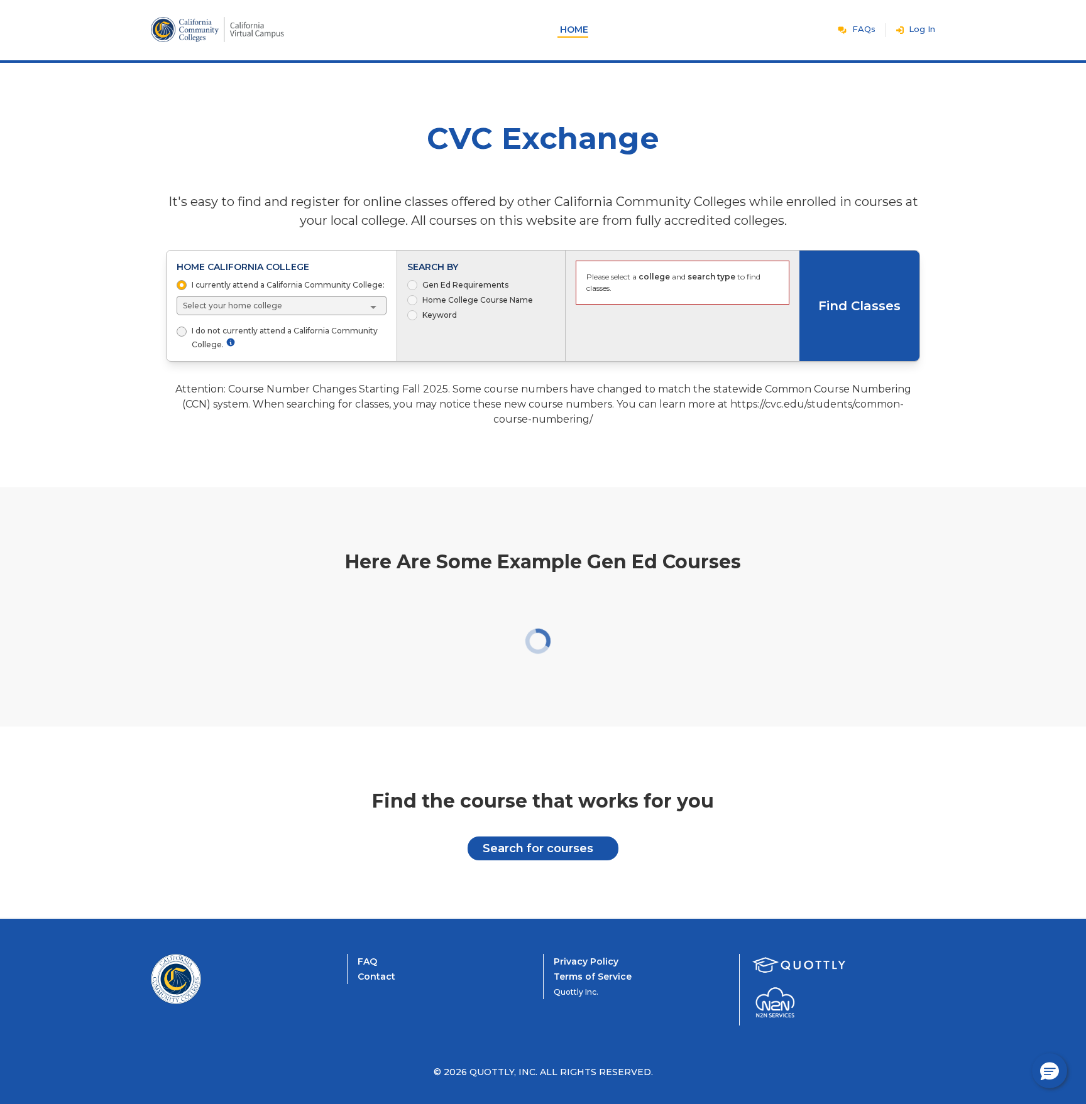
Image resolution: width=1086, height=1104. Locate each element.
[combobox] (282, 306)
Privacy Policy (586, 961)
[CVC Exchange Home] (201, 979)
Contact (376, 976)
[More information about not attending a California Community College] (231, 342)
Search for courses (538, 848)
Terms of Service (593, 976)
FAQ (367, 961)
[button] (1049, 1070)
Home (574, 29)
